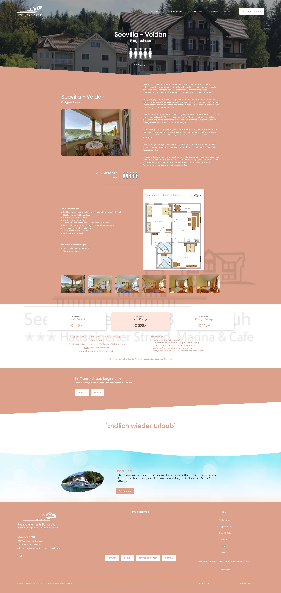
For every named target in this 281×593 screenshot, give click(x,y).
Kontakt (224, 546)
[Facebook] (17, 556)
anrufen (112, 557)
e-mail (127, 557)
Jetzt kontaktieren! (251, 11)
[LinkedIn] (21, 556)
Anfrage (82, 392)
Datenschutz (245, 583)
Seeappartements (225, 526)
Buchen (227, 11)
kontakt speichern (148, 557)
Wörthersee (213, 11)
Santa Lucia (125, 491)
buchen (169, 557)
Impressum (204, 583)
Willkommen (155, 11)
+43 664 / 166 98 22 (32, 544)
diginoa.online (66, 583)
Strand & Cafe (196, 11)
